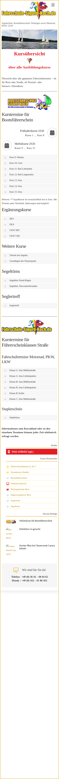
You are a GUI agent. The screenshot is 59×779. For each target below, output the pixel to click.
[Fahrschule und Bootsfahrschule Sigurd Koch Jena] (29, 19)
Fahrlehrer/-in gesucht (29, 529)
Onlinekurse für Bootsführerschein (35, 520)
